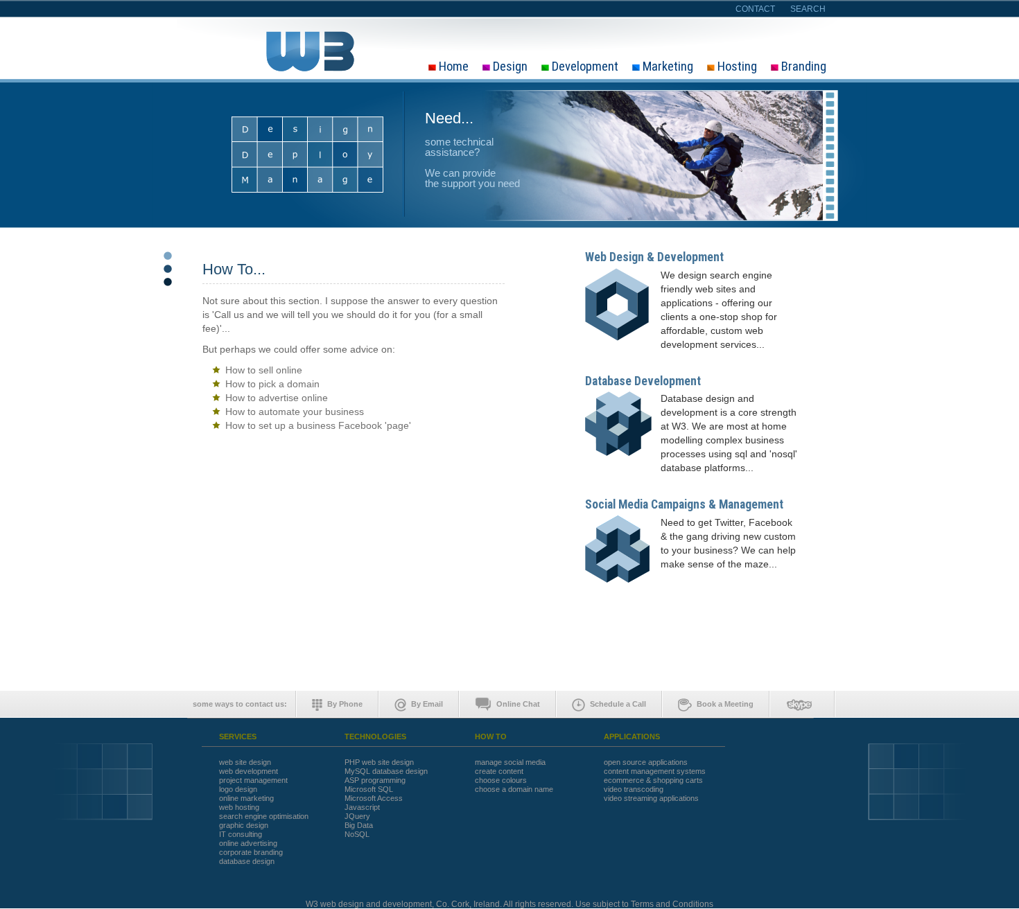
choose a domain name (514, 789)
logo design (238, 789)
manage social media (510, 762)
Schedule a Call (618, 704)
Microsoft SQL (369, 789)
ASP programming (375, 780)
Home (454, 66)
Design (510, 66)
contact (755, 9)
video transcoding (633, 789)
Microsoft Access (374, 798)
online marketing (246, 798)
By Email (427, 704)
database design (247, 861)
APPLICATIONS (632, 737)
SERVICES (237, 737)
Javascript (362, 807)
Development (585, 66)
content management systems (655, 771)
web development (248, 771)
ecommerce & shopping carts (653, 780)
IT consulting (240, 834)
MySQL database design (386, 771)
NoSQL (357, 834)
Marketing (668, 66)
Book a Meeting (725, 704)
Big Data (359, 825)
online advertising (248, 843)
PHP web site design (379, 762)
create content (499, 771)
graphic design (243, 825)
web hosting (239, 807)
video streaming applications (651, 798)
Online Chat (518, 704)
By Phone (345, 704)
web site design (245, 762)
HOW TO (491, 737)
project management (253, 780)
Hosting (737, 66)
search (808, 9)
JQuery (357, 816)
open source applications (646, 762)
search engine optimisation (263, 816)
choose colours (501, 780)
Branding (803, 66)
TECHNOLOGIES (375, 737)
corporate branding (251, 852)
